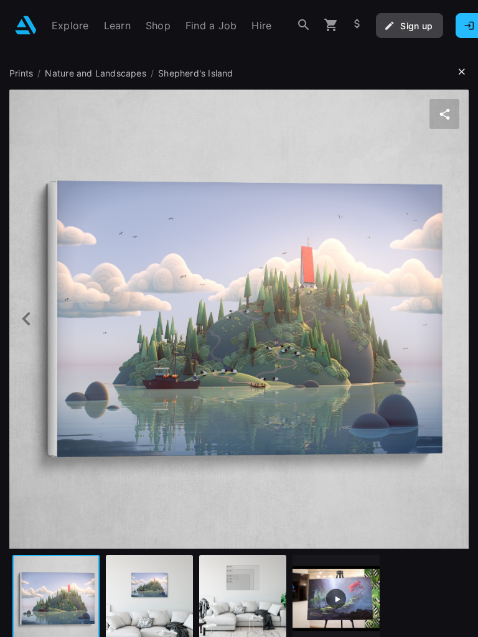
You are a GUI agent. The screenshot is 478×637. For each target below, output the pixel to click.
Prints (21, 73)
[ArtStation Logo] (26, 25)
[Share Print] (444, 114)
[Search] (303, 25)
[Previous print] (26, 318)
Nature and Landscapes (95, 73)
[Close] (462, 72)
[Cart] (331, 25)
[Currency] (357, 25)
